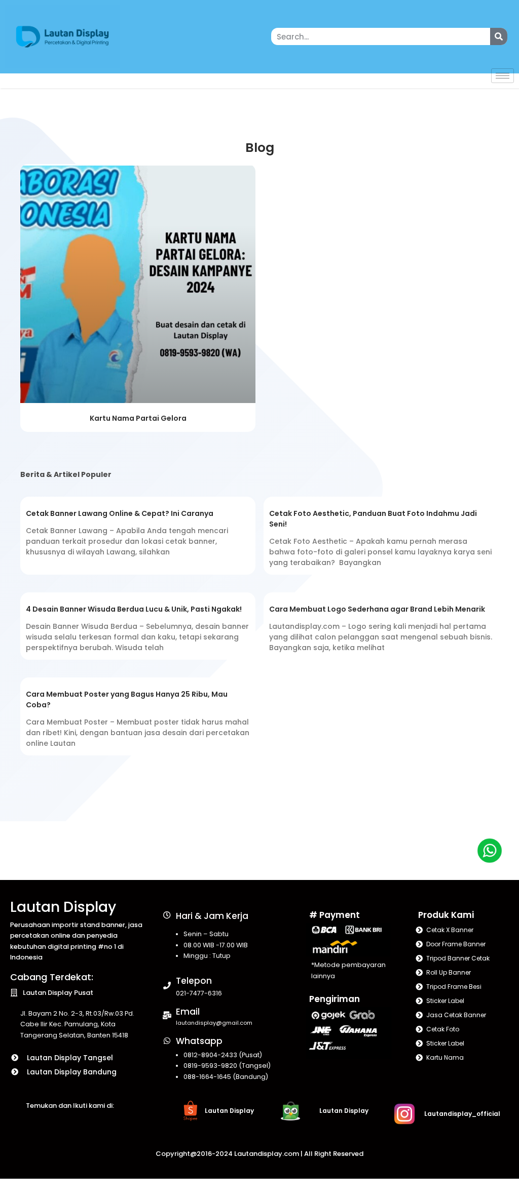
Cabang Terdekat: (51, 977)
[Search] (498, 36)
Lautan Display (63, 907)
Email (188, 1012)
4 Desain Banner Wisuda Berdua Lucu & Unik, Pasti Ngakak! (134, 609)
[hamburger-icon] (502, 75)
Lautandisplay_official (462, 1113)
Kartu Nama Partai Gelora (138, 418)
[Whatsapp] (167, 1041)
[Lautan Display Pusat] (14, 992)
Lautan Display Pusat (58, 992)
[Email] (167, 1015)
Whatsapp (199, 1041)
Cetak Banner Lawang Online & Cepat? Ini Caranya (119, 513)
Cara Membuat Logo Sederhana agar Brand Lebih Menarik (377, 609)
